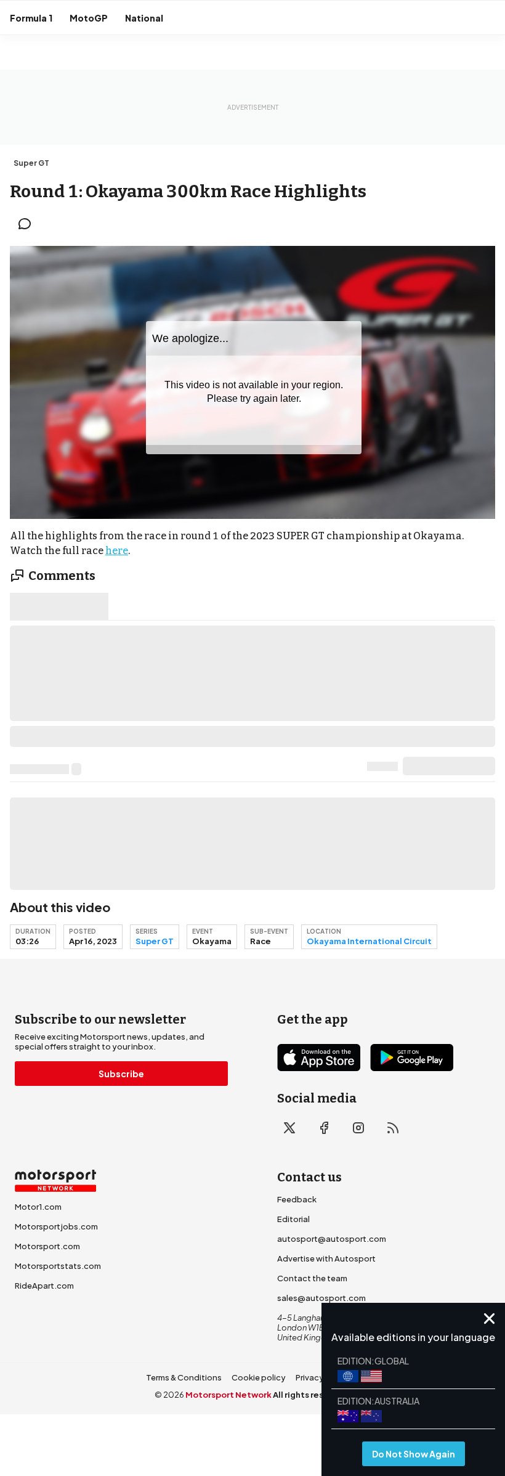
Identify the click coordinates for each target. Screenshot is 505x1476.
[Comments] (28, 223)
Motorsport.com (47, 1246)
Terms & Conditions (184, 1377)
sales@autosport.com (321, 1298)
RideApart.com (44, 1285)
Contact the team (312, 1278)
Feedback (297, 1199)
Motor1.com (38, 1207)
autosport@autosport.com (331, 1239)
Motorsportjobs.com (56, 1226)
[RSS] (393, 1127)
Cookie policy (259, 1377)
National (144, 17)
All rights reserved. (312, 1395)
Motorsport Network (228, 1395)
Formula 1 (31, 17)
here (116, 551)
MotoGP (89, 17)
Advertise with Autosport (326, 1258)
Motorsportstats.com (58, 1266)
